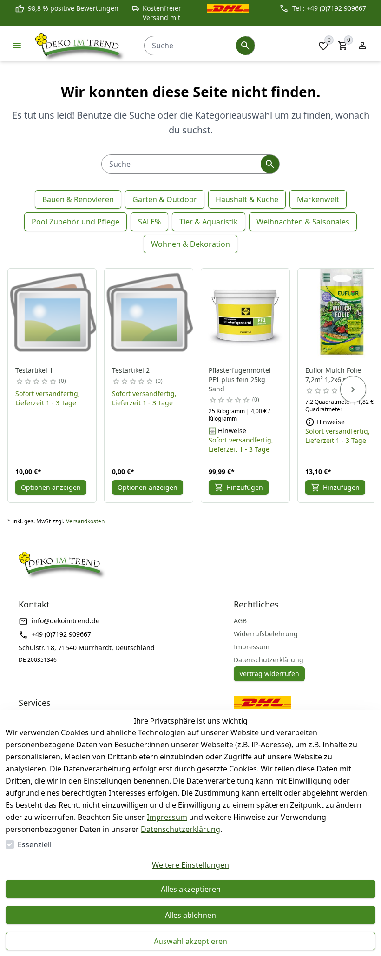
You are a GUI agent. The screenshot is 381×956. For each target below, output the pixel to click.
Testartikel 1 (34, 370)
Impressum (167, 817)
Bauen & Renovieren (78, 199)
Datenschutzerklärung (180, 829)
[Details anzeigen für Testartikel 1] (52, 313)
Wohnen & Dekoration (190, 244)
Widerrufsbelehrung (266, 633)
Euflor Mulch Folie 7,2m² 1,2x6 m (333, 375)
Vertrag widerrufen (269, 673)
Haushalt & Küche (247, 199)
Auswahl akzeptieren (190, 941)
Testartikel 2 (131, 370)
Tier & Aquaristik (208, 222)
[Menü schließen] (16, 45)
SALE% (149, 222)
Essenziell (35, 844)
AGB (240, 620)
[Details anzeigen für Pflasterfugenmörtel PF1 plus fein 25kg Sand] (245, 313)
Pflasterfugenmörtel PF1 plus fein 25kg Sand (240, 379)
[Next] (353, 389)
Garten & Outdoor (164, 199)
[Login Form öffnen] (362, 45)
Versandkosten (85, 521)
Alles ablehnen (190, 915)
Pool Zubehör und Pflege (75, 222)
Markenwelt (318, 199)
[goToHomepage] (80, 45)
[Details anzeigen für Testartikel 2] (149, 313)
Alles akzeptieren (191, 889)
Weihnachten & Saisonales (302, 222)
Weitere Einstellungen (190, 865)
